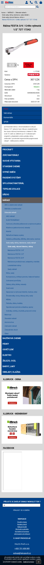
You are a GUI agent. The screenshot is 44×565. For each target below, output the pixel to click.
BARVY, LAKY (9, 366)
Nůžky (8, 299)
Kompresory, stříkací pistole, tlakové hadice (22, 277)
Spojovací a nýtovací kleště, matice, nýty (21, 292)
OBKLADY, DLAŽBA (11, 372)
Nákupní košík (22, 527)
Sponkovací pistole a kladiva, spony (19, 307)
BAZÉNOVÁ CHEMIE (12, 338)
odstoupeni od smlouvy (22, 534)
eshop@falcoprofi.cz (22, 553)
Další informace (28, 562)
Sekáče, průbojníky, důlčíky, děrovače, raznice (23, 239)
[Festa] (33, 75)
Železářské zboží (11, 330)
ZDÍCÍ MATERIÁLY (11, 155)
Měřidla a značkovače (13, 209)
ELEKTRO (7, 355)
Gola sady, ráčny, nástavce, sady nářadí (21, 243)
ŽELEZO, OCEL (9, 361)
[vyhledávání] (37, 3)
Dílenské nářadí (10, 212)
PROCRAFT (8, 149)
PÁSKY (6, 344)
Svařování (10, 288)
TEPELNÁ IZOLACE (11, 189)
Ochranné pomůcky (13, 281)
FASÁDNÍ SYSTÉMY (12, 177)
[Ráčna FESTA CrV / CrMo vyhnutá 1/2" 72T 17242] (22, 46)
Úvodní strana (22, 522)
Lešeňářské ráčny (14, 265)
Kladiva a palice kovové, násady (18, 228)
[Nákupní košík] (42, 3)
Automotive (9, 322)
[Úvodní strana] (9, 2)
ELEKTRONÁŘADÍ (12, 220)
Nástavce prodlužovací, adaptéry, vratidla (23, 262)
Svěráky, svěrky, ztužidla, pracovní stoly (21, 311)
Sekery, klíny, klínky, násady (16, 284)
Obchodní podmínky (22, 529)
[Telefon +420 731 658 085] (32, 4)
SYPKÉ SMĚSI (9, 172)
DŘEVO (6, 194)
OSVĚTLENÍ (8, 349)
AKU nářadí (10, 216)
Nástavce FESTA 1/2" (16, 254)
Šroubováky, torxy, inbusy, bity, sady (19, 296)
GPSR (6, 122)
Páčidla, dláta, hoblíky (14, 303)
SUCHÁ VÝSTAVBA (11, 161)
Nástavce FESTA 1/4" (16, 250)
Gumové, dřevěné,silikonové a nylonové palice (23, 224)
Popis (6, 109)
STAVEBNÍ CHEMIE (11, 166)
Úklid (6, 334)
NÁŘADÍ (6, 200)
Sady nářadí (12, 269)
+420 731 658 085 (22, 548)
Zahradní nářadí (11, 326)
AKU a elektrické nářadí (13, 205)
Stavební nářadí (10, 318)
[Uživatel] (27, 3)
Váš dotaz (8, 113)
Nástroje (8, 315)
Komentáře (8, 117)
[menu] (2, 2)
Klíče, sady (10, 273)
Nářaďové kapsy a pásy (15, 235)
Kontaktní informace (22, 531)
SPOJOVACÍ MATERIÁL (13, 183)
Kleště (8, 231)
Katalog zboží (22, 524)
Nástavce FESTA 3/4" (16, 258)
